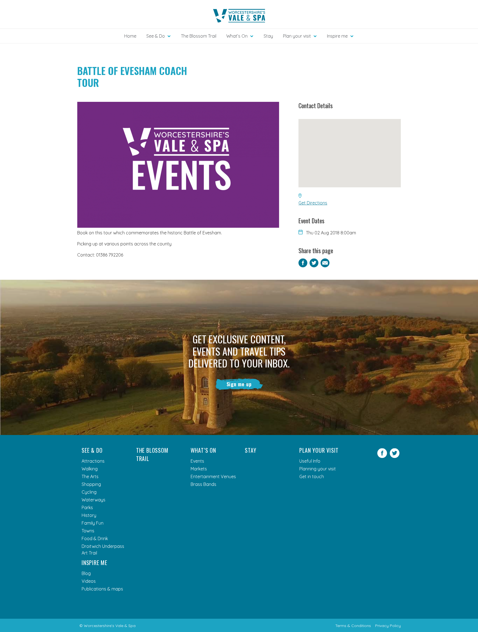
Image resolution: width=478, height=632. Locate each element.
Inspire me (94, 562)
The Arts (90, 476)
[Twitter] (394, 456)
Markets (199, 469)
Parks (87, 507)
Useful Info (309, 461)
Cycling (89, 492)
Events (197, 461)
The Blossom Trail (198, 36)
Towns (88, 530)
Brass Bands (203, 484)
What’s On (203, 450)
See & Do (92, 450)
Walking (90, 469)
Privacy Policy (388, 625)
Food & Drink (95, 538)
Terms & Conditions (353, 625)
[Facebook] (382, 456)
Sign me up (239, 384)
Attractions (93, 461)
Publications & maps (102, 589)
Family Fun (92, 523)
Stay (268, 36)
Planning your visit (317, 469)
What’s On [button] (237, 36)
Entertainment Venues (213, 476)
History (89, 515)
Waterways (93, 500)
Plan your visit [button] (297, 36)
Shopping (91, 484)
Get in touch (311, 476)
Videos (89, 581)
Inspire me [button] (337, 36)
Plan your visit (319, 450)
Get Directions (312, 203)
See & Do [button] (155, 36)
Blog (86, 573)
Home (130, 36)
